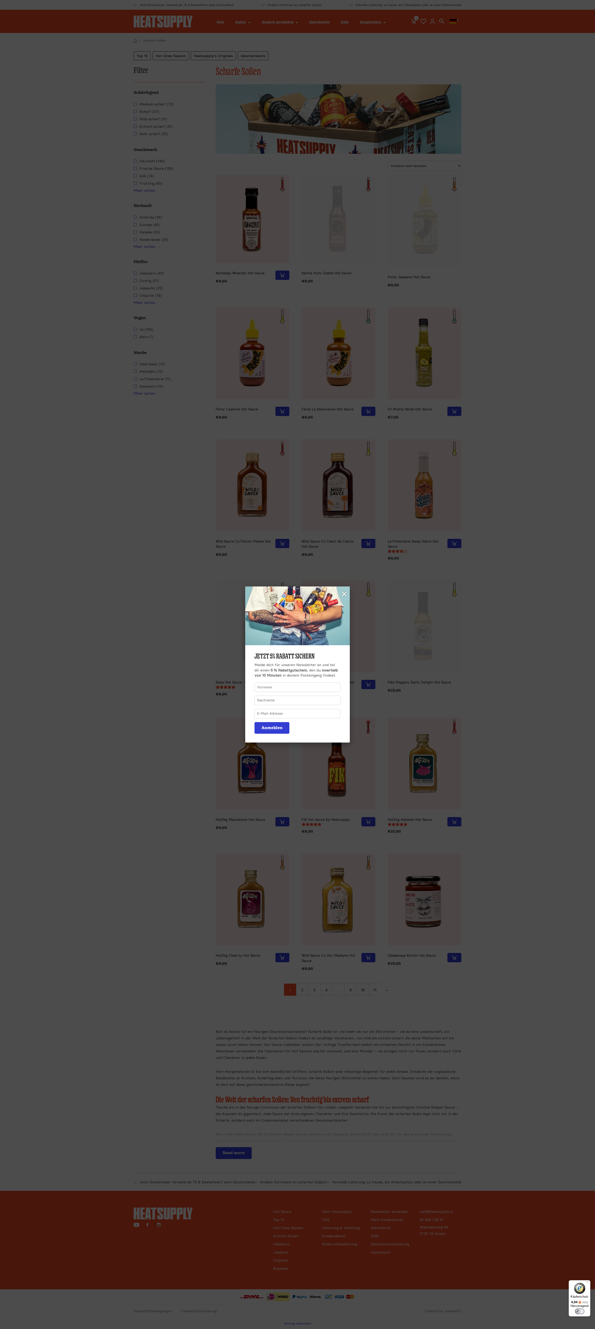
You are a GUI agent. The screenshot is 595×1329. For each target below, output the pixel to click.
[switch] (579, 1311)
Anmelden (271, 727)
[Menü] (587, 1283)
